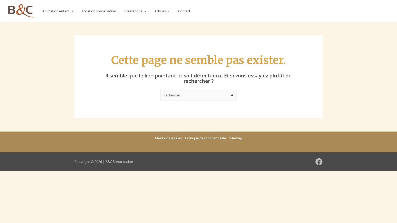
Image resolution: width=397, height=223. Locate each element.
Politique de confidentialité (205, 138)
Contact (184, 11)
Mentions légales (168, 138)
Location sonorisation (99, 11)
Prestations (133, 11)
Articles (160, 11)
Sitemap (235, 138)
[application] (71, 11)
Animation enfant (55, 11)
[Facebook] (319, 161)
